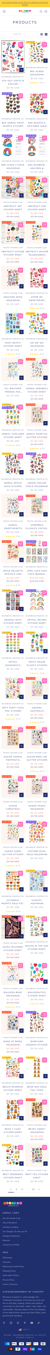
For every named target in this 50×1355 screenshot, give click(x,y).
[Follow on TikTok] (38, 1323)
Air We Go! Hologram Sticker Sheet (37, 344)
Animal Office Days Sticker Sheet (13, 485)
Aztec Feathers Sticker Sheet (13, 949)
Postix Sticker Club (13, 202)
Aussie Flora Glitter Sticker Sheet (13, 853)
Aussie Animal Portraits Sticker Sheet (13, 758)
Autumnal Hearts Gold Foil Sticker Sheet (13, 902)
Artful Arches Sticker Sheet (37, 621)
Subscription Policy (11, 1275)
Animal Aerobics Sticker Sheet (37, 390)
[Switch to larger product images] (41, 34)
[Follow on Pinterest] (24, 1323)
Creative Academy (10, 1227)
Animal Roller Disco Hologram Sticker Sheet (37, 485)
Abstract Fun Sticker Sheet (37, 208)
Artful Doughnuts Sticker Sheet (13, 664)
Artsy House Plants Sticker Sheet (37, 664)
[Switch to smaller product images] (46, 34)
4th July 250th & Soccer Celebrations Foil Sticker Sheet (13, 82)
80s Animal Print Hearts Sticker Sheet (13, 125)
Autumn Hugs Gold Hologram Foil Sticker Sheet (37, 853)
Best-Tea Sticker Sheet (37, 1176)
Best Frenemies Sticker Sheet (13, 1176)
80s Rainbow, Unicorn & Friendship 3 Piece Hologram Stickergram (37, 167)
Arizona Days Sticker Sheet (13, 621)
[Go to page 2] (39, 1189)
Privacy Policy (8, 1280)
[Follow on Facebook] (4, 1323)
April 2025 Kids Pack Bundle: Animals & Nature (37, 572)
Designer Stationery (11, 1236)
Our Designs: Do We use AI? (15, 1231)
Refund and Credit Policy (13, 1266)
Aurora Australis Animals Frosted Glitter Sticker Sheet (37, 709)
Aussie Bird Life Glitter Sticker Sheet (37, 758)
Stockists (7, 1262)
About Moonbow (10, 1222)
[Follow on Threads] (18, 1323)
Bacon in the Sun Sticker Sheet (36, 947)
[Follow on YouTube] (31, 1323)
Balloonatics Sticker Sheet (37, 994)
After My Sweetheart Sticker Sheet (37, 299)
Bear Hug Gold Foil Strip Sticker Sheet (37, 1088)
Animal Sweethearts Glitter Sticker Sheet (13, 527)
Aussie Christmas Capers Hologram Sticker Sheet (13, 807)
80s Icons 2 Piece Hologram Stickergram (13, 167)
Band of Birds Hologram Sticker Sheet (13, 1043)
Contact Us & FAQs (11, 1245)
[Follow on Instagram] (11, 1323)
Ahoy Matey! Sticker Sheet (13, 344)
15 (33, 1189)
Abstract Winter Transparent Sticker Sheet (37, 253)
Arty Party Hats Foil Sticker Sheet (13, 709)
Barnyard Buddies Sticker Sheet (37, 1043)
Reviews (6, 1240)
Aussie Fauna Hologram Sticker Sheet (37, 807)
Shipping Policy (9, 1271)
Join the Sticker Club (11, 1218)
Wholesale (7, 1257)
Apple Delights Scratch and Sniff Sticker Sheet (13, 572)
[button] (20, 44)
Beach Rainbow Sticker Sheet (13, 1088)
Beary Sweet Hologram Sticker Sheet (37, 1131)
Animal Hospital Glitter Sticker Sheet (37, 436)
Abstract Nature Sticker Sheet (13, 253)
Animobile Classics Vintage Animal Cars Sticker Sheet (37, 527)
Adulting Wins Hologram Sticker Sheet (13, 299)
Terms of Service (10, 1284)
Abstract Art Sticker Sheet (13, 208)
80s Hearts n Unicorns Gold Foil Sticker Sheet (37, 125)
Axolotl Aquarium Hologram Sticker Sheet (37, 902)
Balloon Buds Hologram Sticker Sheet (13, 994)
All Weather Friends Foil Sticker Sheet (13, 390)
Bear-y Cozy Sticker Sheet (13, 1131)
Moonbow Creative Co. (13, 77)
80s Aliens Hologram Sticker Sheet (37, 73)
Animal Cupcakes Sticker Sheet (13, 435)
